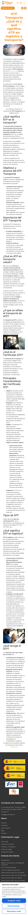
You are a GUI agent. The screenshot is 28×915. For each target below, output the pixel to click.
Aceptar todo (14, 900)
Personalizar (14, 906)
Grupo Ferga (14, 71)
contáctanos (14, 747)
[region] (14, 898)
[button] (17, 3)
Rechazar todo (14, 911)
